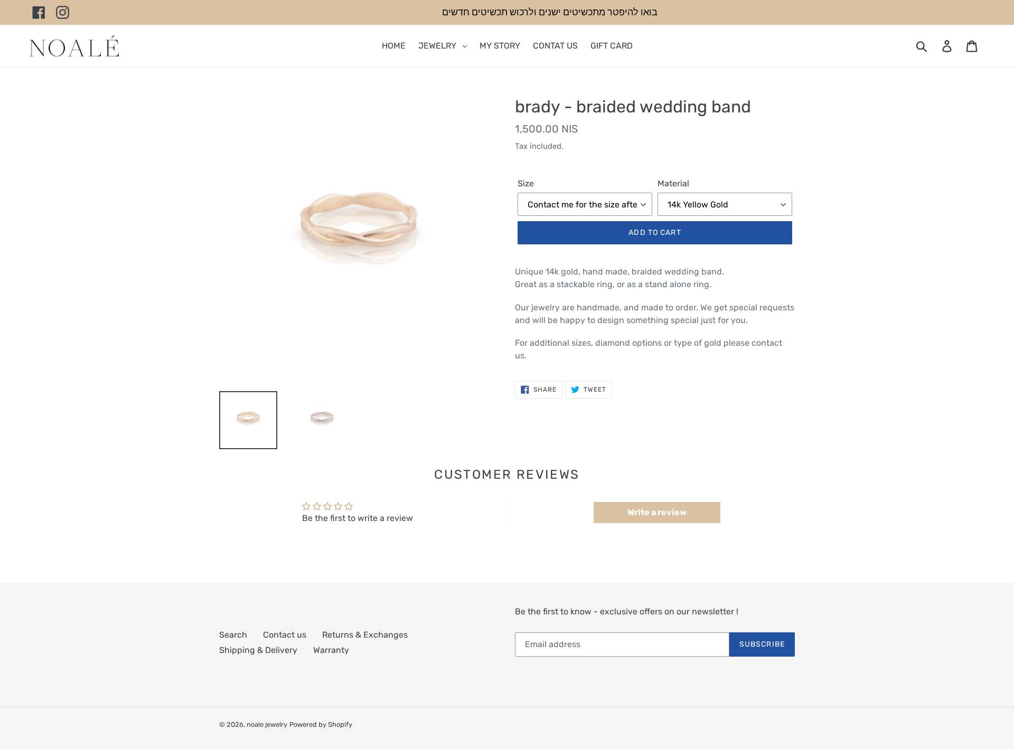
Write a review (657, 512)
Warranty (331, 650)
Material (673, 183)
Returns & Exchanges (365, 635)
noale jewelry (267, 724)
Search (233, 635)
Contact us (284, 635)
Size (526, 183)
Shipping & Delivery (258, 650)
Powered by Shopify (320, 724)
